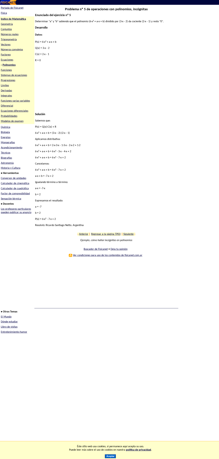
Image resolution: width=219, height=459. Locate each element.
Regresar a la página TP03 (105, 234)
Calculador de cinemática (15, 183)
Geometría (7, 24)
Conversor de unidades (13, 178)
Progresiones (8, 80)
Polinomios (9, 65)
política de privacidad (138, 450)
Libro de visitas (9, 327)
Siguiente (128, 234)
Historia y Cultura (10, 168)
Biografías (6, 158)
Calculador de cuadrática (15, 188)
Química (5, 127)
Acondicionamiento (11, 147)
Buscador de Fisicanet (96, 249)
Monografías (8, 142)
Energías (5, 137)
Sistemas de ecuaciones (14, 75)
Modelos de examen (12, 121)
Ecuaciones (7, 60)
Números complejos (12, 49)
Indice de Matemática (13, 19)
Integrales (6, 95)
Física (4, 13)
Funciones (6, 70)
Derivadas (6, 90)
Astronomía (7, 163)
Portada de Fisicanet (12, 8)
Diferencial (7, 106)
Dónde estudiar (9, 321)
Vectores (5, 44)
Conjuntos (6, 29)
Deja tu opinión (119, 249)
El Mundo (6, 317)
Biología (5, 132)
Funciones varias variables (15, 101)
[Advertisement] (105, 89)
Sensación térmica (11, 198)
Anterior (83, 234)
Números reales (9, 34)
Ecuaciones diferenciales (14, 111)
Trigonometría (9, 39)
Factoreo (6, 54)
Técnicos (5, 153)
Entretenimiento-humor (14, 332)
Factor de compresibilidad (15, 193)
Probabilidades (9, 116)
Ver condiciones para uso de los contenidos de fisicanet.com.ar (107, 255)
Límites (5, 85)
